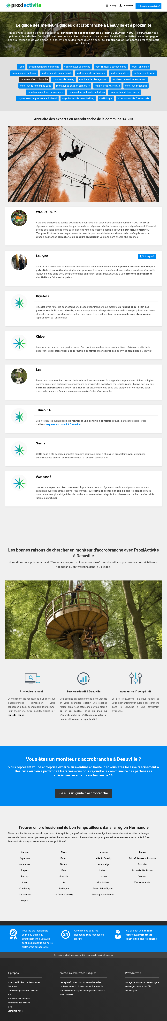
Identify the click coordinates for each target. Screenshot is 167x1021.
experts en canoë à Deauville (63, 424)
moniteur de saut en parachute (73, 85)
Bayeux (25, 870)
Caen (25, 882)
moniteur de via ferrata (107, 85)
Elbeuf (64, 852)
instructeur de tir (120, 73)
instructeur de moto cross (91, 73)
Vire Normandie (142, 882)
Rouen (142, 852)
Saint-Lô (142, 864)
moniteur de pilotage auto (93, 79)
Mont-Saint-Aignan (103, 888)
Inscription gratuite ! (149, 6)
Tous (21, 66)
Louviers (103, 876)
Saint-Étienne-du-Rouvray (142, 858)
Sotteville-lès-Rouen (142, 870)
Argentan (25, 858)
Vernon (142, 876)
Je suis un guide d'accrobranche (83, 793)
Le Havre (103, 852)
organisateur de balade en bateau (87, 92)
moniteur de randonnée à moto (129, 79)
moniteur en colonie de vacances (45, 92)
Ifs (64, 882)
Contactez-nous (15, 1011)
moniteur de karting (63, 79)
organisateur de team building (78, 98)
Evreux (64, 858)
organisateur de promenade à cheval (37, 98)
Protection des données (19, 998)
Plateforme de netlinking (19, 1002)
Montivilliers (103, 882)
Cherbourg (24, 888)
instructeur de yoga (144, 73)
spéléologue (105, 98)
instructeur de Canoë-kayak (57, 73)
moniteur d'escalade (136, 85)
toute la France (16, 715)
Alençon (25, 852)
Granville (64, 876)
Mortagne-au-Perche (103, 894)
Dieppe (24, 900)
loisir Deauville (66, 994)
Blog (10, 1007)
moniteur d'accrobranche (34, 79)
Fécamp (64, 864)
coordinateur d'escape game (110, 66)
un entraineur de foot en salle (134, 98)
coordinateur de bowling (77, 66)
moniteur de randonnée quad (35, 85)
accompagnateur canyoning (44, 66)
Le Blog (112, 5)
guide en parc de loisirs (24, 73)
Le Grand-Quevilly (64, 894)
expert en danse (140, 66)
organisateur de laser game (124, 92)
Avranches (24, 864)
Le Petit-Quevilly (103, 858)
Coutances (25, 894)
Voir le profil (148, 256)
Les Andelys (103, 864)
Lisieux (103, 870)
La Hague (64, 888)
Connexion (128, 5)
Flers (64, 870)
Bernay (25, 876)
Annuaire (12, 982)
